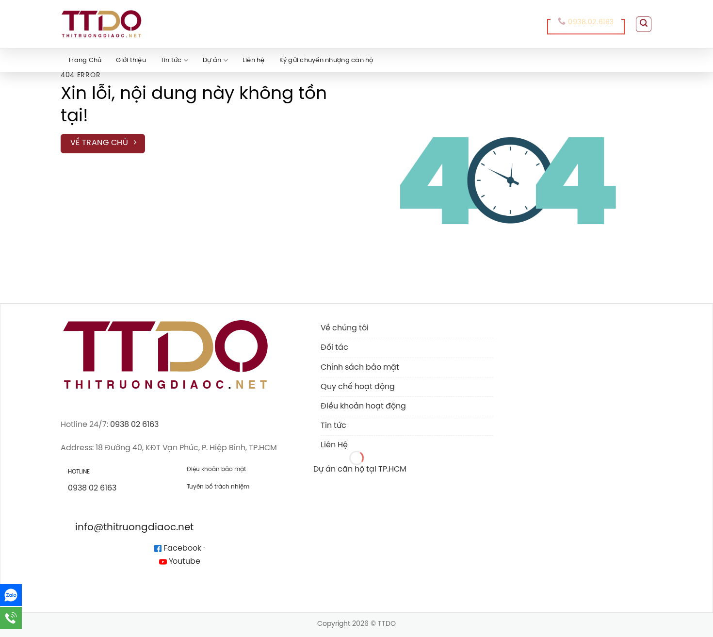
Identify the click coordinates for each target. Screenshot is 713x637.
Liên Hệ (334, 445)
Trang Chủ (84, 60)
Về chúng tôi (345, 328)
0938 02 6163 (134, 425)
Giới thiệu (131, 60)
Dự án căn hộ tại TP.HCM (359, 469)
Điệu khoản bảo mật (216, 469)
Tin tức (171, 60)
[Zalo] (11, 595)
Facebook (181, 548)
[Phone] (11, 618)
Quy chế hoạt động (358, 387)
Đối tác (334, 347)
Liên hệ (254, 60)
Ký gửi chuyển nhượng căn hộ (326, 60)
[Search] (643, 24)
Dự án (212, 60)
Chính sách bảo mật (360, 367)
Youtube (183, 561)
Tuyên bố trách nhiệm (218, 487)
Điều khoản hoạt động (363, 406)
